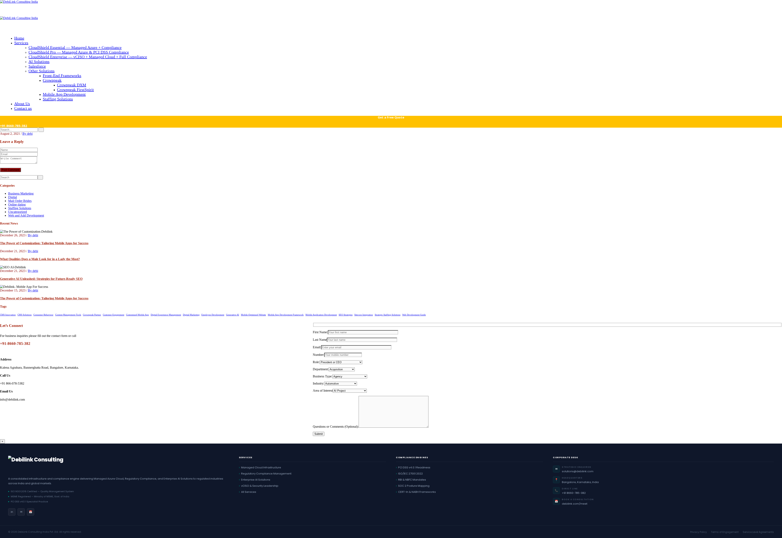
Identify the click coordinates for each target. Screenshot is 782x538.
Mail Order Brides (20, 201)
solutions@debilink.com (577, 471)
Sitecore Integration (363, 315)
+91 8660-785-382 (13, 126)
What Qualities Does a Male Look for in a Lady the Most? (40, 259)
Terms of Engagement (725, 532)
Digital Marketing (191, 315)
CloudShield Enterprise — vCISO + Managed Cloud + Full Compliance (88, 57)
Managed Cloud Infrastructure (261, 467)
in (12, 512)
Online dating (17, 204)
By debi (27, 133)
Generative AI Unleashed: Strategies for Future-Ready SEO (41, 279)
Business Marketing (21, 193)
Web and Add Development (26, 215)
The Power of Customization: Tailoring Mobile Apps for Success (44, 243)
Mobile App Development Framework (286, 315)
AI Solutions (39, 61)
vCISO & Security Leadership (259, 486)
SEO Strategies (346, 315)
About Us (22, 103)
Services (21, 43)
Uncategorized (17, 212)
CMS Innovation (8, 315)
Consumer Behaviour (43, 315)
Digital (12, 197)
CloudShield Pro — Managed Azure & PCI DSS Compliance (79, 52)
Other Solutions (42, 71)
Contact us (23, 108)
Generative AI (232, 315)
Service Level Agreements (758, 532)
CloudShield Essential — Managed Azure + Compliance (75, 47)
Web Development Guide (414, 315)
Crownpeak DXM (71, 85)
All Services (248, 492)
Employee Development (212, 315)
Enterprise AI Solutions (255, 480)
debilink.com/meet (574, 504)
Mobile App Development (64, 94)
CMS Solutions (25, 315)
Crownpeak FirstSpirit (75, 89)
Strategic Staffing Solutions (387, 315)
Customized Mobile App (137, 315)
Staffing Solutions (58, 99)
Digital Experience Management (166, 315)
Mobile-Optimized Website (253, 315)
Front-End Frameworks (62, 75)
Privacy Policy (698, 532)
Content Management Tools (68, 315)
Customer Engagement (113, 315)
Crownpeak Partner (92, 315)
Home (19, 38)
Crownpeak (52, 80)
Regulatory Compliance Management (266, 474)
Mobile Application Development (321, 315)
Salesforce (37, 66)
